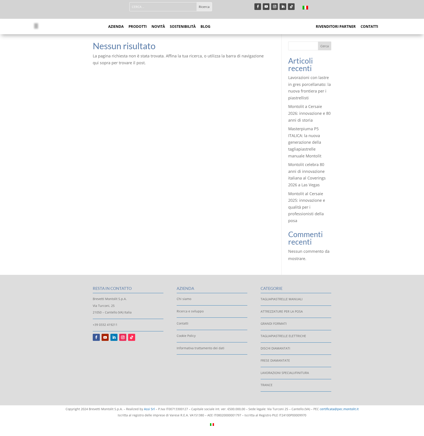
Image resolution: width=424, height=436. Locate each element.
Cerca (324, 46)
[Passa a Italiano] (305, 7)
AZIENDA (116, 27)
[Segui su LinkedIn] (283, 6)
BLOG (205, 27)
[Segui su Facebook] (257, 6)
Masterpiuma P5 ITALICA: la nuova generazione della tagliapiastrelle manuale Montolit (304, 142)
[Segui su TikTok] (291, 6)
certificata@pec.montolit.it (339, 409)
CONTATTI (369, 27)
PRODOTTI (138, 27)
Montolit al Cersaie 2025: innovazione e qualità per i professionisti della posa (306, 207)
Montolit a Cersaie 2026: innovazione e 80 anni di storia (309, 113)
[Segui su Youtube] (266, 6)
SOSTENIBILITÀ (183, 27)
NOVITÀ (158, 27)
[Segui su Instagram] (274, 6)
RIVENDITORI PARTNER (336, 27)
